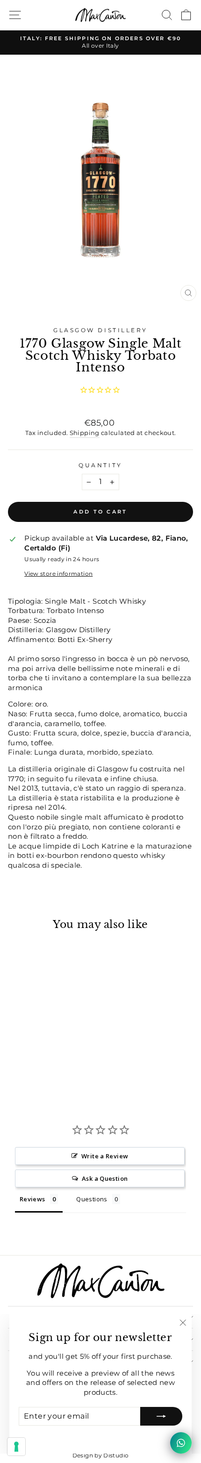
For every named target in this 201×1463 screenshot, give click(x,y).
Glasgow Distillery (100, 330)
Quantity (100, 465)
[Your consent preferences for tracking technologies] (16, 1447)
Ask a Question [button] (105, 1178)
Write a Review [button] (104, 1156)
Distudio (116, 1455)
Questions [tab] (91, 1199)
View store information (58, 574)
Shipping (85, 432)
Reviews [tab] (32, 1199)
